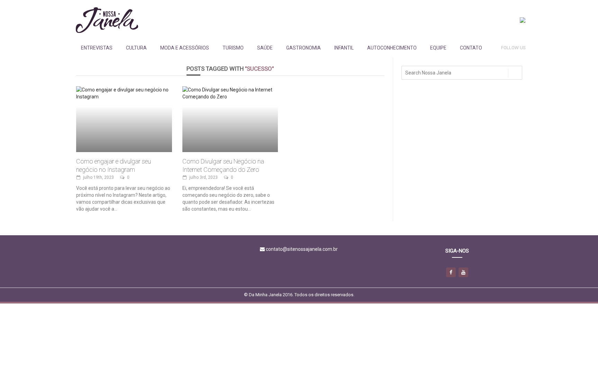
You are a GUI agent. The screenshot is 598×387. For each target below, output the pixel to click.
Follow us (513, 47)
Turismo (233, 48)
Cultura (136, 48)
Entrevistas (96, 48)
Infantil (344, 48)
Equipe (438, 48)
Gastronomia (303, 48)
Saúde (265, 48)
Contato (471, 48)
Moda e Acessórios (184, 48)
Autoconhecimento (392, 48)
